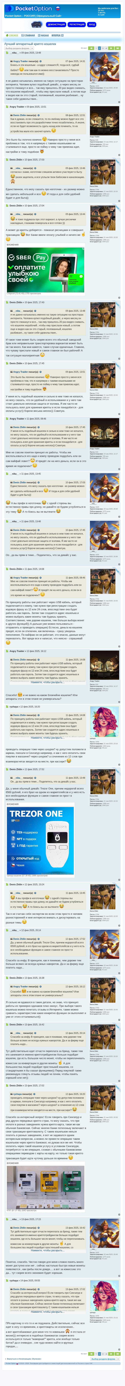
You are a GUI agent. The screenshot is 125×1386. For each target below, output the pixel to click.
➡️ (58, 35)
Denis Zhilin (19, 115)
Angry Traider (20, 61)
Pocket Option (11, 1363)
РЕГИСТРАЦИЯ (76, 24)
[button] (91, 48)
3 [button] (102, 48)
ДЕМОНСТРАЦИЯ (56, 24)
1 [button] (96, 48)
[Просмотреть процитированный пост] (40, 61)
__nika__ (18, 168)
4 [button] (106, 48)
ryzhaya (17, 1094)
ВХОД (92, 24)
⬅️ (43, 35)
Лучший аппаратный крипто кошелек (30, 44)
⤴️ (28, 35)
